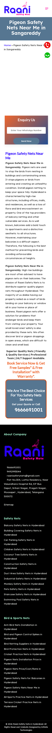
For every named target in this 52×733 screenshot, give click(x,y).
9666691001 (28, 410)
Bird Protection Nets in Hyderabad (24, 648)
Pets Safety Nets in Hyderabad (22, 589)
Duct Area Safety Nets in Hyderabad (25, 573)
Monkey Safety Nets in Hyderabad (24, 583)
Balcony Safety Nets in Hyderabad (24, 525)
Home (7, 45)
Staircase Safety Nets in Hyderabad (25, 594)
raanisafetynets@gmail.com (23, 475)
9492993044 (13, 471)
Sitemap (8, 504)
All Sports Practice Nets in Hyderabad (26, 696)
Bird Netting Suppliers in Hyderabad (24, 643)
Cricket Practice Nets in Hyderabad (24, 654)
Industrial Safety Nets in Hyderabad (25, 578)
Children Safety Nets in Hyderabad (24, 549)
